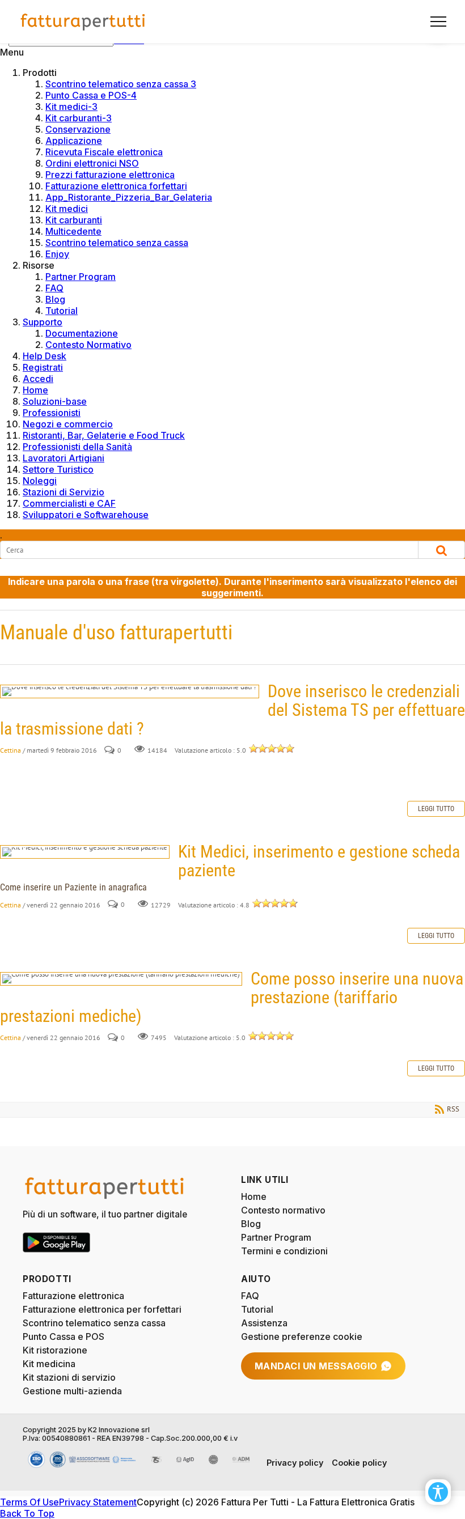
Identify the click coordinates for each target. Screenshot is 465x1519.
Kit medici (66, 208)
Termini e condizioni (284, 1251)
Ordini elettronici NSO (92, 163)
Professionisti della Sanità (77, 446)
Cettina (10, 750)
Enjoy (57, 254)
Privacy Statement (98, 1502)
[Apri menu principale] (433, 21)
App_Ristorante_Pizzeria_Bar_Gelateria (128, 197)
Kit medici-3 (71, 106)
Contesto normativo (283, 1210)
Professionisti (52, 412)
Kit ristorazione (55, 1350)
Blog (55, 299)
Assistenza (264, 1323)
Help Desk (44, 356)
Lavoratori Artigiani (63, 458)
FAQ (54, 288)
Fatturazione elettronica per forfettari (102, 1309)
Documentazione (81, 333)
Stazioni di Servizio (63, 492)
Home (35, 390)
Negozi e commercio (68, 424)
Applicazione (73, 140)
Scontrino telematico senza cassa (116, 242)
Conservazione (78, 129)
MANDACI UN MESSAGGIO (316, 1366)
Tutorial (61, 310)
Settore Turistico (58, 469)
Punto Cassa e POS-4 (91, 95)
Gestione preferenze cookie (301, 1336)
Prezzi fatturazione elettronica (110, 174)
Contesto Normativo (88, 344)
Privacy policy (295, 1462)
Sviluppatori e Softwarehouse (86, 514)
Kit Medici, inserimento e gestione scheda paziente (85, 852)
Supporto (42, 322)
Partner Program (80, 276)
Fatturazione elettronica (73, 1295)
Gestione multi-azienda (72, 1391)
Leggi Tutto (436, 809)
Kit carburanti (73, 220)
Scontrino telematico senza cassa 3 (120, 84)
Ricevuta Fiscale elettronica (104, 152)
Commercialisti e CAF (69, 503)
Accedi (38, 378)
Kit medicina (49, 1363)
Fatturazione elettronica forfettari (116, 186)
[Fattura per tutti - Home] (83, 21)
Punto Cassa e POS (63, 1336)
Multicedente (73, 231)
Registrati (43, 367)
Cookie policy (359, 1462)
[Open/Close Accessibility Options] (438, 1492)
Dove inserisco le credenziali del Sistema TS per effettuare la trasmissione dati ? (130, 691)
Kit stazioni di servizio (69, 1377)
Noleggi (40, 480)
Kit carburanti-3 (78, 118)
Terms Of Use (29, 1502)
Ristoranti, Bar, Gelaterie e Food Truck (104, 435)
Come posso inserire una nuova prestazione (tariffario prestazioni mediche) (121, 979)
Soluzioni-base (55, 401)
